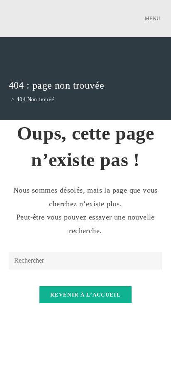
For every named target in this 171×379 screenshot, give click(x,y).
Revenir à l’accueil (85, 295)
